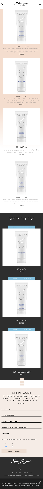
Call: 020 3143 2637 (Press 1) (21, 472)
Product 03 (21, 197)
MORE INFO (21, 17)
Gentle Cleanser (21, 46)
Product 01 (21, 97)
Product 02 (21, 147)
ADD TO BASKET (21, 23)
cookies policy (25, 485)
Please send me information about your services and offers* (19, 439)
